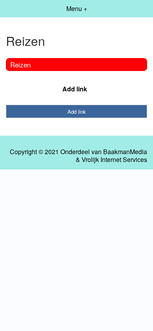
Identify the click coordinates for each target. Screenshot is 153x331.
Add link (74, 88)
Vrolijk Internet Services (114, 160)
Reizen (20, 64)
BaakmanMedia (125, 152)
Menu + (76, 8)
